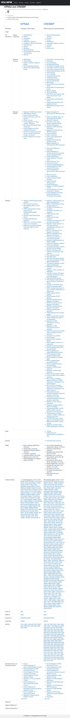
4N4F (51, 631)
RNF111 (46, 575)
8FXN (62, 657)
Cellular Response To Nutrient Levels (54, 159)
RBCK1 (46, 574)
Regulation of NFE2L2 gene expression (54, 368)
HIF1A (57, 521)
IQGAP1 (50, 534)
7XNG (45, 657)
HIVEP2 (58, 522)
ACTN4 (39, 480)
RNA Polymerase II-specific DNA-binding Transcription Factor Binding (55, 95)
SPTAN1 (46, 588)
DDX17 (53, 503)
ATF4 (48, 486)
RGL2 (33, 509)
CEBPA (56, 493)
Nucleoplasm (27, 38)
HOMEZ (33, 494)
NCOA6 (54, 555)
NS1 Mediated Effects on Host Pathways (32, 206)
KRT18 (27, 498)
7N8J (35, 626)
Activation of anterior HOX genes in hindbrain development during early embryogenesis (55, 274)
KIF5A (55, 539)
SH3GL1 (62, 580)
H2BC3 (63, 517)
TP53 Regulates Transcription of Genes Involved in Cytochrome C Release (55, 281)
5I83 (58, 636)
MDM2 (61, 547)
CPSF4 (62, 498)
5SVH (59, 642)
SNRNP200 (59, 585)
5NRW (48, 642)
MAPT (45, 547)
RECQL (23, 509)
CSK (56, 499)
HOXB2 (50, 529)
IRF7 (62, 534)
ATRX (56, 486)
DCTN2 (26, 489)
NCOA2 (46, 555)
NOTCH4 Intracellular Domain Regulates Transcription (54, 307)
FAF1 (53, 509)
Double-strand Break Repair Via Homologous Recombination (55, 117)
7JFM (54, 652)
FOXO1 (45, 513)
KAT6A (45, 537)
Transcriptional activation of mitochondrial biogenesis (54, 237)
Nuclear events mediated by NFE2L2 (54, 340)
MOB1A (50, 550)
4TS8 (45, 634)
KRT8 (34, 498)
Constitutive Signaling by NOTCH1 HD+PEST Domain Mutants (56, 247)
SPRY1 (36, 511)
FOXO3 (50, 513)
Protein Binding (28, 61)
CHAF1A (55, 494)
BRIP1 (53, 488)
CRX (53, 499)
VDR (52, 602)
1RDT (51, 624)
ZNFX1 (50, 608)
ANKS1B (61, 483)
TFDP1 (45, 595)
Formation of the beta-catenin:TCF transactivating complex (56, 221)
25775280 (60, 462)
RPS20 (61, 575)
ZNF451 (59, 606)
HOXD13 (46, 532)
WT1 (63, 602)
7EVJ (48, 652)
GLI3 (45, 516)
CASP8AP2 (47, 491)
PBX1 (52, 562)
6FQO (51, 647)
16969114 (45, 9)
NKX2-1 (49, 559)
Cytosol (26, 46)
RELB (30, 509)
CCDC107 (27, 485)
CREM (49, 499)
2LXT (54, 627)
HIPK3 (49, 522)
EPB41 (22, 491)
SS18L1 (48, 590)
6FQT (55, 647)
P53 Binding (50, 61)
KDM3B (54, 537)
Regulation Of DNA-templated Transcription (54, 127)
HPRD (8, 19)
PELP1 (45, 564)
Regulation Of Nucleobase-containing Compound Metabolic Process (55, 693)
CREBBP (49, 24)
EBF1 (48, 504)
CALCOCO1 (58, 488)
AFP (52, 481)
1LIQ (48, 624)
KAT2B (55, 536)
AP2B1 (27, 481)
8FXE (58, 657)
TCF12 (53, 593)
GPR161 (58, 516)
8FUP (48, 657)
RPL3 (53, 575)
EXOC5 (50, 509)
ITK (33, 496)
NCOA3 (50, 555)
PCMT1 (57, 562)
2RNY (60, 627)
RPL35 (57, 575)
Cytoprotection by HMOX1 (53, 336)
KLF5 (52, 541)
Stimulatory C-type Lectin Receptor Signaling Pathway (54, 122)
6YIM (61, 651)
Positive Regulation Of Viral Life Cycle (32, 137)
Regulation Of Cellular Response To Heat (55, 187)
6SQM (45, 651)
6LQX (48, 649)
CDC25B (56, 491)
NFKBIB (27, 503)
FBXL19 (58, 509)
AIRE (55, 481)
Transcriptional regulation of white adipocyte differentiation (55, 260)
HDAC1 (45, 521)
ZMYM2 (46, 606)
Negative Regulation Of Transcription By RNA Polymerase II (56, 113)
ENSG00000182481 (26, 618)
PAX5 (22, 506)
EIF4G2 (57, 506)
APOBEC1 (32, 481)
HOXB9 (50, 531)
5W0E (45, 644)
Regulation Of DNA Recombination (33, 112)
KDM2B (50, 537)
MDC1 (57, 547)
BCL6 (45, 488)
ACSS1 (58, 480)
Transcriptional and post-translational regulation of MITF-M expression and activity (55, 393)
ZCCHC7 (54, 605)
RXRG (62, 577)
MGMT (55, 549)
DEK (60, 503)
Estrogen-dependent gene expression (30, 219)
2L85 (48, 627)
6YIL (58, 651)
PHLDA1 (50, 564)
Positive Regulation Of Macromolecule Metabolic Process (33, 666)
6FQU (58, 647)
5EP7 (48, 636)
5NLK (45, 642)
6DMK (58, 646)
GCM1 (62, 514)
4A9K (45, 631)
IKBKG (45, 534)
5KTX (45, 639)
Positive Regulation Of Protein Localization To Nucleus (55, 190)
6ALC (45, 646)
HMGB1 (55, 524)
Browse (21, 2)
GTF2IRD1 (27, 493)
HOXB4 (58, 529)
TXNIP (32, 516)
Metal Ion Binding (51, 91)
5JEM (54, 637)
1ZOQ (52, 626)
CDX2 (51, 493)
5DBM (59, 634)
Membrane (26, 48)
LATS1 (54, 542)
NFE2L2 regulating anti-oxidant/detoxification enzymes (55, 351)
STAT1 (53, 590)
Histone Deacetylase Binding (31, 66)
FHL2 (54, 511)
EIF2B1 (49, 506)
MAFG (48, 544)
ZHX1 (59, 605)
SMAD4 (50, 583)
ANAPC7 (51, 483)
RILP (36, 509)
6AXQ (48, 646)
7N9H (38, 626)
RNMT (40, 509)
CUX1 (60, 501)
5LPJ (48, 639)
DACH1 (45, 503)
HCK (62, 519)
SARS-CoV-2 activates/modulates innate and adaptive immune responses (32, 226)
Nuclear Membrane (28, 50)
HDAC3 (50, 521)
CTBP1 (51, 501)
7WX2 (62, 654)
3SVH (61, 629)
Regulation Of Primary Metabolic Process (32, 679)
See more (24, 699)
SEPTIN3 (51, 578)
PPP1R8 (46, 569)
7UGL (58, 654)
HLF (62, 522)
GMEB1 (49, 516)
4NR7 (45, 632)
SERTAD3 (23, 511)
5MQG (56, 641)
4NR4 (55, 631)
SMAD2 (60, 582)
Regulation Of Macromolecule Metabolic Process (31, 696)
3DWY (45, 629)
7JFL (51, 652)
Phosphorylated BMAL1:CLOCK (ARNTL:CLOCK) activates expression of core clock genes (55, 409)
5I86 (61, 636)
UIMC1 (45, 602)
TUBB (50, 600)
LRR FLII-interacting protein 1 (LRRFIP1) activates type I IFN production (55, 251)
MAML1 (52, 544)
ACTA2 (62, 480)
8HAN (62, 659)
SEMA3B (46, 578)
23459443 (49, 472)
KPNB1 (23, 498)
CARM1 (56, 489)
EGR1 (60, 504)
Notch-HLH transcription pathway (55, 258)
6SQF (62, 649)
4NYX (55, 632)
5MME (55, 639)
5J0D (50, 637)
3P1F (58, 629)
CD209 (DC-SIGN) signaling (54, 278)
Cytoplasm (26, 40)
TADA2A (36, 513)
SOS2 (45, 587)
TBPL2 (29, 514)
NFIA (62, 557)
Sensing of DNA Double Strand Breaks (32, 216)
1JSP (45, 624)
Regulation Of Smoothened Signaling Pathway (54, 140)
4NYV (48, 632)
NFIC (45, 559)
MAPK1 (51, 545)
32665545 (26, 447)
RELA (26, 509)
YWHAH (58, 603)
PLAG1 (26, 506)
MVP (35, 501)
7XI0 (51, 655)
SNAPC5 (46, 585)
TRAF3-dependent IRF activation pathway (55, 313)
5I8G (47, 637)
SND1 (50, 585)
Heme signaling (51, 337)
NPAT (59, 559)
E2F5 (45, 504)
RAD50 (50, 572)
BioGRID (9, 17)
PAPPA (46, 562)
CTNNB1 (56, 501)
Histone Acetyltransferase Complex (53, 35)
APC (53, 485)
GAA (60, 513)
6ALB (62, 644)
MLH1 (22, 501)
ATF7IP (52, 486)
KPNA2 (25, 24)
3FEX (32, 624)
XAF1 (45, 603)
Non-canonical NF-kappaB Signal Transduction (32, 126)
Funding (32, 2)
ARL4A (40, 481)
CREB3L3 (23, 488)
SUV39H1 (58, 592)
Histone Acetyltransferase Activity (56, 71)
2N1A (57, 627)
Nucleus (26, 36)
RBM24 (50, 574)
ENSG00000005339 (49, 618)
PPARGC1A (57, 567)
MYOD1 (46, 554)
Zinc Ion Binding (51, 74)
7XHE (48, 655)
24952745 (56, 468)
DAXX (49, 503)
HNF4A (59, 526)
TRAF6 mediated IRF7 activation (55, 316)
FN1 (29, 491)
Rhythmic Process (51, 174)
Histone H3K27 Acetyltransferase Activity (55, 88)
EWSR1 (46, 509)
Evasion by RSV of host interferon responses (56, 376)
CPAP (58, 498)
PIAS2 (45, 565)
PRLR (45, 570)
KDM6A (59, 537)
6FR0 (62, 647)
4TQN (62, 632)
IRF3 (56, 534)
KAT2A (51, 536)
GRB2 (22, 493)
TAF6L (49, 593)
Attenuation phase (51, 256)
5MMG (59, 639)
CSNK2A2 (46, 501)
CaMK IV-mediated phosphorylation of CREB (33, 201)
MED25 (50, 549)
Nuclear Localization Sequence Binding (32, 63)
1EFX (22, 624)
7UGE (55, 654)
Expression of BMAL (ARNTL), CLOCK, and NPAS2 (55, 405)
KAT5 (59, 536)
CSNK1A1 (34, 488)
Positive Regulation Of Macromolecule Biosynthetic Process (31, 683)
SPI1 (56, 587)
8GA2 (51, 659)
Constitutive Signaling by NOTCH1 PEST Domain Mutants (56, 244)
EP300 (40, 489)
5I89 (63, 636)
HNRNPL (46, 527)
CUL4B (39, 488)
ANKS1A (56, 483)
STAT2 (56, 590)
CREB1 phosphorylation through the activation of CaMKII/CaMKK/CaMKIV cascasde (32, 211)
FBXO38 (46, 511)
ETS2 (62, 508)
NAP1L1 (54, 554)
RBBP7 (59, 572)
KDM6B (46, 539)
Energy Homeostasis (52, 184)
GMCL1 (39, 491)
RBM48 (31, 508)
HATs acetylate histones (53, 255)
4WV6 (25, 626)
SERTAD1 (57, 578)
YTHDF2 (53, 603)
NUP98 (54, 560)
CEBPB (60, 493)
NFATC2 (46, 557)
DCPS (22, 489)
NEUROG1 (60, 555)
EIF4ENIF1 (35, 489)
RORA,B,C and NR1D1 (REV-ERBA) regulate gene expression (55, 425)
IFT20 (22, 496)
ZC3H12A (33, 517)
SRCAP (51, 588)
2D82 (56, 626)
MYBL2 (53, 552)
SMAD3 (46, 583)
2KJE (59, 626)
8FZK (22, 627)
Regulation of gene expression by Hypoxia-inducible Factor (55, 201)
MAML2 (57, 544)
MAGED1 (30, 499)
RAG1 (22, 508)
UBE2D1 (54, 600)
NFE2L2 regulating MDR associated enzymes (53, 361)
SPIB (59, 587)
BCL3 (62, 486)
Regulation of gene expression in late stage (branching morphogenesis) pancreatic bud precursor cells (55, 226)
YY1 (62, 603)
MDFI (39, 499)
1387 (45, 611)
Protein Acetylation (52, 133)
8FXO (45, 659)
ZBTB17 (46, 605)
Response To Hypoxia (52, 120)
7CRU (32, 626)
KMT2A (56, 541)
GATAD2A (58, 514)
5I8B (45, 637)
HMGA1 (51, 524)
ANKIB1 (23, 481)
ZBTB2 (50, 605)
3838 (22, 611)
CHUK (50, 496)
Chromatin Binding (51, 63)
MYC (56, 552)
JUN (35, 496)
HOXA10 (51, 527)
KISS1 (59, 539)
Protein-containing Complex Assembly (54, 178)
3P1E (55, 629)
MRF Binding (50, 82)
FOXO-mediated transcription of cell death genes (55, 318)
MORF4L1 (31, 501)
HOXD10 (54, 531)
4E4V (22, 626)
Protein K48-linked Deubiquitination (51, 182)
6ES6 (45, 647)
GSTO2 (46, 517)
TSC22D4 (27, 516)
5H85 (55, 636)
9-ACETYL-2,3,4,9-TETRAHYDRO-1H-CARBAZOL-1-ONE (55, 434)
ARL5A (22, 483)
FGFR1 (50, 511)
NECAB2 (39, 501)
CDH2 (60, 491)
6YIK (55, 651)
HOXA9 (61, 527)
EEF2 (56, 504)
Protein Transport (28, 120)
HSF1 (54, 532)
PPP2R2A (51, 569)
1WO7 (49, 626)
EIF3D (52, 506)
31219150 (54, 467)
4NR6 (61, 631)
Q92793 (46, 621)
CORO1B (37, 486)
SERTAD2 (46, 580)
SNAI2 (58, 583)
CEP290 (50, 494)
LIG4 (60, 542)
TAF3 (39, 513)
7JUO (58, 652)
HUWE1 (61, 532)
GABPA (46, 514)
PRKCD (56, 569)
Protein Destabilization (52, 156)
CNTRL (55, 498)
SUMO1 (53, 592)
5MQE (52, 641)
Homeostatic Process (52, 163)
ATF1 (61, 485)
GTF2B (50, 517)
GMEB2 (53, 516)
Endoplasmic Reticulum (30, 41)
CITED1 (58, 496)
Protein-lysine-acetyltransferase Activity (55, 99)
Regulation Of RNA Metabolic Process (54, 689)
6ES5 (61, 646)
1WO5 (62, 624)
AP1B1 (50, 485)
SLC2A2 (32, 511)
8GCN (25, 627)
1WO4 (58, 624)
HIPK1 (61, 521)
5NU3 (52, 642)
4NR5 (58, 631)
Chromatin (49, 38)
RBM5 (54, 574)
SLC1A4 (51, 582)
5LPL (51, 639)
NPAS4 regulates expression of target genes (55, 343)
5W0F (48, 644)
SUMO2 (31, 513)
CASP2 (23, 485)
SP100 (52, 587)
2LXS (50, 627)
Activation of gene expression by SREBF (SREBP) (55, 241)
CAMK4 (46, 489)
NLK (52, 559)
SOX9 (48, 587)
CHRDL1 (46, 496)
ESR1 (56, 508)
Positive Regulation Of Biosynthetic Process (29, 692)
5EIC (62, 634)
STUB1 (27, 513)
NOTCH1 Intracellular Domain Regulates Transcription (54, 231)
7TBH (51, 654)
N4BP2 (50, 554)
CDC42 (35, 485)
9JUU (48, 660)
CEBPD (46, 494)
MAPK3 (60, 545)
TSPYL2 (46, 600)
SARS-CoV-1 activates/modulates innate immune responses (32, 223)
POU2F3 (51, 567)
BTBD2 (38, 483)
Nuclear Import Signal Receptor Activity (32, 68)
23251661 (61, 463)
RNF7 (49, 575)
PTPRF (62, 570)
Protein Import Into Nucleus (31, 115)
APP (36, 481)
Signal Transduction (52, 135)
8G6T (48, 659)
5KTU (57, 637)
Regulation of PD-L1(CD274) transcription (54, 402)
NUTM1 (36, 504)
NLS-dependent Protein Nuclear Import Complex (32, 52)
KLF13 (45, 541)
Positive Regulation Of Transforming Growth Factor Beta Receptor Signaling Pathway (55, 153)
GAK (49, 514)
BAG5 (59, 486)
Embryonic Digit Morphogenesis (55, 164)
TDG (60, 593)
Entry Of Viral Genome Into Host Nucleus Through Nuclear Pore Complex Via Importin (32, 133)
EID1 (63, 504)
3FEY (36, 624)
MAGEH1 (35, 499)
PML (57, 565)
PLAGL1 (53, 565)
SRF (45, 590)
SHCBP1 (46, 582)
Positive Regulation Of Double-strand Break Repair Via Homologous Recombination (55, 194)
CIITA (53, 496)
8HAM (58, 659)
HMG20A (38, 493)
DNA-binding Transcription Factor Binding (55, 106)
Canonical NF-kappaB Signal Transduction (54, 137)
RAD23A (46, 572)
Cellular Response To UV (53, 161)
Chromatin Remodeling (53, 125)
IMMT (25, 496)
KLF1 (63, 539)
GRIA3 (62, 516)
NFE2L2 (23, 503)
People (27, 2)
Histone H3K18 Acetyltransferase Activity (55, 85)
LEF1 (22, 499)
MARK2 (49, 547)
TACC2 (45, 593)
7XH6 (45, 655)
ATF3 (45, 486)
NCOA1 (59, 554)
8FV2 (52, 657)
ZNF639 (46, 608)
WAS (55, 602)
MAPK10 (55, 545)
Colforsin (49, 431)
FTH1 (32, 491)
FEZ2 (26, 491)
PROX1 (49, 570)
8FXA (55, 657)
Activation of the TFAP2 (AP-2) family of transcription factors (55, 285)
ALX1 (62, 481)
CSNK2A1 (60, 499)
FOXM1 (62, 511)
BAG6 (30, 483)
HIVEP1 (53, 522)
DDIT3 (30, 489)
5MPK (62, 639)
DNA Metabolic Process (30, 113)
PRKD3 (35, 506)
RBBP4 (55, 572)
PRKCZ (61, 569)
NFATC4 (50, 557)
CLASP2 (46, 498)
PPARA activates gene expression (53, 214)
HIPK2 (45, 522)
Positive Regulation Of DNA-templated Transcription (31, 129)
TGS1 (49, 595)
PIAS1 (59, 564)
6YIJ (52, 651)
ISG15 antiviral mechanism (31, 204)
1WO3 (54, 624)
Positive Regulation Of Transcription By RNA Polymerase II (56, 171)
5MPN (45, 641)
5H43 (28, 626)
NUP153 (23, 504)
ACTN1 (34, 480)
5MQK (60, 641)
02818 (22, 615)
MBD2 (53, 547)
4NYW (52, 632)
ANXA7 (46, 485)
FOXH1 (58, 511)
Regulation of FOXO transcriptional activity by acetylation (53, 322)
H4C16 (55, 519)
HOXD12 (59, 531)
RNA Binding (27, 59)
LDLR (57, 542)
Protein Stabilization (52, 176)
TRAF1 (36, 514)
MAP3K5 (46, 545)
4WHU (48, 634)
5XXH (59, 644)
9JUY (51, 660)
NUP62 (31, 504)
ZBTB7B (28, 517)
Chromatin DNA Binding (53, 81)
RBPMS (36, 508)
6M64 (51, 649)
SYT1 (63, 592)
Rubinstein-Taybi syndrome (54, 441)
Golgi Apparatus (28, 45)
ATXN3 (26, 483)
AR (58, 485)
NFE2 (54, 557)
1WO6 (45, 626)
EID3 (45, 506)
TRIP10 (55, 598)
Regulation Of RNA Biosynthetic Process (55, 682)
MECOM (46, 549)
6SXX (48, 651)
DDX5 (56, 503)
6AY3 (51, 646)
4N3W (48, 631)
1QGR (29, 624)
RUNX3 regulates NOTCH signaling (53, 293)
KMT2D (60, 541)
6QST (55, 649)
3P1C (48, 629)
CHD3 (28, 486)
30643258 (26, 452)
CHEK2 (33, 486)
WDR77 (59, 602)
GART (35, 491)
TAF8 (22, 514)
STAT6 (49, 592)
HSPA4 (38, 494)
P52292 (23, 621)
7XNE (61, 655)
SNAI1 (54, 583)
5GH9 (52, 636)
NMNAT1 (32, 503)
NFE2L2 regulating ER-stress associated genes (54, 364)
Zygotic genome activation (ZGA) (55, 374)
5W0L (52, 644)
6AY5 (55, 646)
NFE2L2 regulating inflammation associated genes (55, 348)
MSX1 (61, 550)
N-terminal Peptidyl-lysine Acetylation (53, 149)
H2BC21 (58, 517)
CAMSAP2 (51, 489)
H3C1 (51, 519)
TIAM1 (60, 595)
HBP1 (58, 519)
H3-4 (48, 519)
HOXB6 (63, 529)
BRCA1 (34, 483)
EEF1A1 (52, 504)
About (16, 2)
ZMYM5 (50, 606)
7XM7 (57, 655)
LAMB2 (38, 498)
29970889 (32, 453)
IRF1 (53, 534)
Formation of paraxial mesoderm (55, 346)
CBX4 (51, 491)
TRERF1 (46, 598)
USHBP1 (23, 517)
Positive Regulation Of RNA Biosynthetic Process (31, 669)
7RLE (45, 654)
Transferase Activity (52, 77)
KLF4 (48, 541)
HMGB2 (60, 524)
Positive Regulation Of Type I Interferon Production (31, 122)
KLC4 (38, 496)
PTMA (38, 506)
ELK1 (45, 508)
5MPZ (48, 641)
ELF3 (60, 506)
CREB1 (46, 499)
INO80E (30, 496)
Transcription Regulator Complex (55, 43)
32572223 (61, 447)
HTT (57, 532)
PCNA (60, 562)
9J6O (45, 660)
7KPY (61, 652)
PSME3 (53, 570)
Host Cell (26, 55)
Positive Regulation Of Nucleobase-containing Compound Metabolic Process (32, 688)
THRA (52, 595)
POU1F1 (46, 567)
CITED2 (62, 496)
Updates (38, 2)
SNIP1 (54, 585)
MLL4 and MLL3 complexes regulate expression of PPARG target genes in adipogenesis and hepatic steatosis (55, 381)
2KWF (62, 626)
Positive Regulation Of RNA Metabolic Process (31, 676)
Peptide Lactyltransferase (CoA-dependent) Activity (55, 103)
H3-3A (45, 519)
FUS (57, 513)
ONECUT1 (61, 560)
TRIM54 (23, 516)
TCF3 (56, 593)
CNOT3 (50, 498)
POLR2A (61, 565)
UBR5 (36, 516)
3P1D (52, 629)
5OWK (55, 642)
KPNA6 (50, 542)
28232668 (53, 458)
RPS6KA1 (46, 577)
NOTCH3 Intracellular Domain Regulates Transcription (54, 300)
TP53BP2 (54, 597)
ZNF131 (38, 517)
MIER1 (59, 549)
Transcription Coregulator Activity (55, 66)
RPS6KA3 (52, 577)
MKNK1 (46, 550)
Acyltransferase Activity (53, 79)
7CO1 (45, 652)
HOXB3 (54, 529)
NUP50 (27, 504)
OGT (39, 504)
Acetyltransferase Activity (53, 76)
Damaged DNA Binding (53, 64)
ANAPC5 (46, 483)
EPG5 (52, 508)
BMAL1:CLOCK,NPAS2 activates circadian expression (55, 204)
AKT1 (58, 481)
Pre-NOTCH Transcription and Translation (54, 208)
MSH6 (58, 550)
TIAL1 (56, 595)
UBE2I (58, 600)
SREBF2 (60, 588)
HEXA (53, 521)
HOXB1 (46, 529)
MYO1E (60, 552)
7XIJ (54, 655)
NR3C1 (37, 503)
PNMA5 (30, 506)
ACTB (45, 481)
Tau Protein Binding (52, 92)
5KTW (61, 637)
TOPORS (46, 597)
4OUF (59, 632)
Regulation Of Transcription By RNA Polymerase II (55, 131)
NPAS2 (56, 559)
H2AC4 (54, 517)
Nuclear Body (50, 48)
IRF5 (59, 534)
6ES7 (48, 647)
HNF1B (55, 526)
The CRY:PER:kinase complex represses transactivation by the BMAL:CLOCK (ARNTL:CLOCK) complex (55, 420)
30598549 (49, 450)
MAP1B (61, 544)
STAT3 (60, 590)
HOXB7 (46, 531)
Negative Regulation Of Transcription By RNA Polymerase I (56, 144)
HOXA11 (56, 527)
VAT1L (49, 602)
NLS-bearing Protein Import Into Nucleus (32, 117)
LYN (63, 542)
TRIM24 (51, 598)
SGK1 (28, 511)
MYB (45, 552)
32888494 (58, 455)
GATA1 (53, 514)
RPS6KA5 (58, 577)
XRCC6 (49, 603)
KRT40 (31, 498)
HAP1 (34, 493)
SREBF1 (55, 588)
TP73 (59, 597)
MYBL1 (49, 552)
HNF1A (51, 526)
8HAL (55, 659)
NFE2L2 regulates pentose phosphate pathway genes (54, 354)
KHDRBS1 (51, 539)
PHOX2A (55, 564)
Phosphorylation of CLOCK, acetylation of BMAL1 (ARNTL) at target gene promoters (55, 414)
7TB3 (48, 654)
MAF (45, 544)
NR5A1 (49, 560)
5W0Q (55, 644)
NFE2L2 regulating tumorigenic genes (55, 358)
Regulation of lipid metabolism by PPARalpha (55, 270)
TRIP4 (59, 598)
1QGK (25, 624)
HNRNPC (23, 494)
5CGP (55, 634)
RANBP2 (26, 508)
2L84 (45, 627)
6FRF (45, 649)
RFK (60, 574)
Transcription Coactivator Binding (55, 59)
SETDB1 (57, 580)
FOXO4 (54, 513)
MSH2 (54, 550)
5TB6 (62, 642)
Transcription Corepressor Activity (55, 69)
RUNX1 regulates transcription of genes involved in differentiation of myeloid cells (56, 289)
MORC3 (26, 501)
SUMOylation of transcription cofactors (54, 267)
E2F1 (63, 503)
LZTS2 (25, 499)
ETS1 (59, 508)
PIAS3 (49, 565)
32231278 (35, 457)
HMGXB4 (46, 526)
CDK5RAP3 (24, 486)
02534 (45, 615)
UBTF (62, 600)
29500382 (34, 449)
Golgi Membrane (28, 35)
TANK (25, 514)
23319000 (52, 453)
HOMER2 (28, 494)
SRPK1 (23, 513)
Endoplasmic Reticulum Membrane (33, 43)
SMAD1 (55, 582)
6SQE (58, 649)
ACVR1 (49, 481)
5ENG (45, 636)
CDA (31, 485)
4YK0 (52, 634)
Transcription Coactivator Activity (55, 67)
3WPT (39, 624)
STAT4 (45, 592)
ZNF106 (55, 606)
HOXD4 (50, 532)
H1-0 (31, 493)
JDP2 (45, 536)
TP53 (32, 514)
